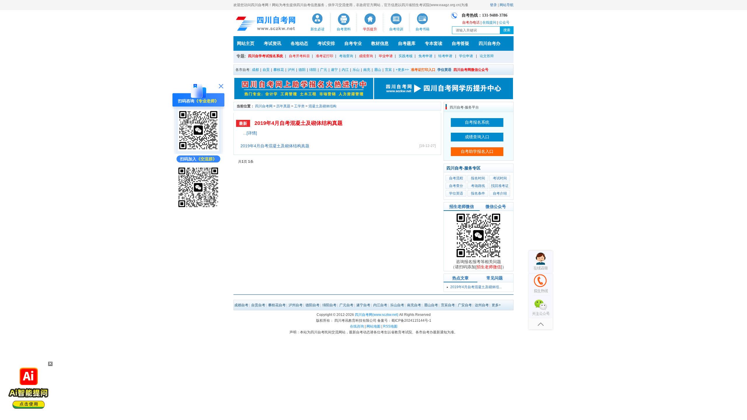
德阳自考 (313, 305)
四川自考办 (489, 43)
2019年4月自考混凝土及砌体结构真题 (298, 123)
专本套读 (433, 43)
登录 (493, 5)
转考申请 (445, 56)
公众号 (504, 22)
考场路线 (478, 186)
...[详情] (250, 133)
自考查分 (456, 186)
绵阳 (312, 70)
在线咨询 (357, 326)
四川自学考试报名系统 (265, 56)
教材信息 (380, 43)
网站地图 (373, 326)
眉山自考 (431, 305)
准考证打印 (324, 56)
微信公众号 (496, 206)
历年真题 (283, 106)
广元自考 (346, 305)
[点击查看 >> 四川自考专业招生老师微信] (198, 149)
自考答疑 (460, 43)
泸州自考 (296, 305)
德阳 (302, 70)
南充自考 (414, 305)
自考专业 (353, 43)
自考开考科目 (299, 56)
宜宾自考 (448, 305)
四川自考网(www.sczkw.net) (376, 315)
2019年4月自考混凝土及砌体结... (476, 287)
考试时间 (500, 178)
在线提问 (489, 22)
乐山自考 (397, 305)
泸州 (291, 70)
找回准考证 (500, 186)
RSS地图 (390, 326)
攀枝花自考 (277, 305)
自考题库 (407, 43)
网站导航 (507, 5)
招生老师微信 (461, 206)
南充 (366, 70)
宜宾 (388, 70)
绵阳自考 (329, 305)
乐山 (355, 70)
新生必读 (317, 29)
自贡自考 (258, 305)
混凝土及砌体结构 (322, 106)
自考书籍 (423, 29)
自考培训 (396, 29)
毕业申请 (386, 56)
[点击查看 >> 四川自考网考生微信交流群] (198, 206)
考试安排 (326, 43)
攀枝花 (278, 70)
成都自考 (241, 305)
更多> (496, 305)
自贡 (266, 70)
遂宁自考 (363, 305)
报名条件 (478, 193)
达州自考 (482, 305)
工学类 (299, 106)
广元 (323, 70)
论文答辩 (487, 56)
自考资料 (344, 29)
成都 (255, 70)
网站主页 (245, 43)
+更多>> (402, 70)
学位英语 (456, 193)
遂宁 (334, 70)
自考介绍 (500, 193)
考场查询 (346, 56)
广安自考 (465, 305)
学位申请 (466, 56)
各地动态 (299, 43)
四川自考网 (264, 106)
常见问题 (494, 278)
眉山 (377, 70)
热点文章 (460, 278)
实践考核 (406, 56)
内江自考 (380, 305)
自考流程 (456, 178)
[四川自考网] (264, 24)
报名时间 (478, 178)
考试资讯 (272, 43)
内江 (345, 70)
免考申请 (425, 56)
